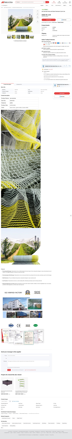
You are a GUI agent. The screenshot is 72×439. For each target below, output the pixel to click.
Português (18, 432)
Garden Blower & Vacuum (6, 418)
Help (52, 5)
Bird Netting (44, 423)
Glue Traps (20, 403)
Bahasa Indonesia (65, 432)
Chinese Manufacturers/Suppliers (23, 431)
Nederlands (38, 432)
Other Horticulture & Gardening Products (29, 7)
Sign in (70, 2)
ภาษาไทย (53, 432)
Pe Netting (58, 423)
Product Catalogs (16, 401)
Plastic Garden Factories (6, 423)
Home (2, 7)
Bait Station (3, 407)
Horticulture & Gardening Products (17, 7)
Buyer (47, 5)
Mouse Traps (38, 403)
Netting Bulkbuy (12, 425)
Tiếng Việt (60, 432)
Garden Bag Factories (36, 423)
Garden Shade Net (5, 425)
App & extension (58, 5)
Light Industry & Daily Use (7, 7)
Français (22, 432)
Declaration (47, 434)
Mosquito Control (39, 405)
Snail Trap (55, 405)
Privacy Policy (52, 434)
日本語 (47, 432)
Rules (70, 5)
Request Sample (60, 22)
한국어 (44, 432)
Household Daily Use (4, 403)
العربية (41, 432)
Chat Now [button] (64, 19)
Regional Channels (48, 431)
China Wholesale (31, 431)
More (2, 427)
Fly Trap (54, 403)
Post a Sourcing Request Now (30, 369)
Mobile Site (58, 431)
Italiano (31, 432)
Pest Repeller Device (56, 407)
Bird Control (38, 407)
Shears (13, 418)
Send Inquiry (48, 19)
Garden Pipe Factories (27, 423)
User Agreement (42, 434)
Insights (63, 431)
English (11, 432)
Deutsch (34, 432)
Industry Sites (43, 431)
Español (15, 432)
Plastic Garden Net (51, 423)
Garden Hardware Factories (16, 423)
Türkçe (57, 432)
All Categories (4, 5)
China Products (15, 431)
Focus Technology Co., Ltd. (29, 434)
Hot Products (10, 431)
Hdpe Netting (64, 423)
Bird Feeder (20, 407)
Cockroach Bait (21, 405)
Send (9, 369)
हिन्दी (50, 432)
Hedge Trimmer (19, 418)
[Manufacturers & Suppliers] (7, 2)
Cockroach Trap (3, 405)
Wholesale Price (37, 431)
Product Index (54, 431)
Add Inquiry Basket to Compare (20, 40)
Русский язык (27, 432)
